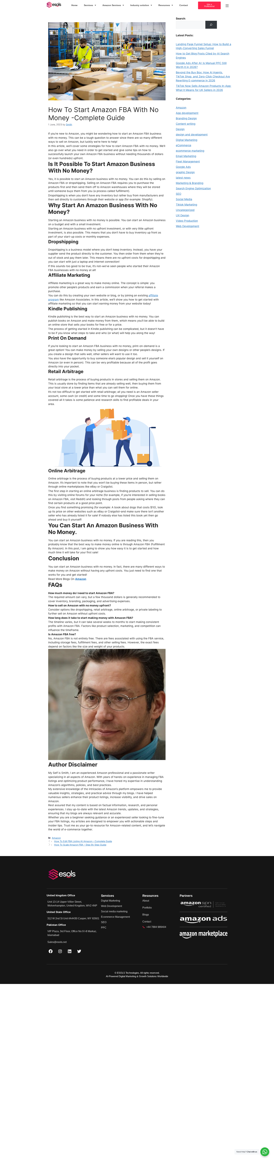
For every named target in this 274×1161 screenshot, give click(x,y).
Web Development (187, 226)
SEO (178, 193)
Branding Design (186, 118)
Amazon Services (111, 5)
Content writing (185, 123)
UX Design (182, 215)
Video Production (187, 220)
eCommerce (183, 145)
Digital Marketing (186, 140)
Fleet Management (188, 161)
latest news (183, 177)
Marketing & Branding (189, 183)
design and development (192, 134)
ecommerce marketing (190, 150)
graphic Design (185, 172)
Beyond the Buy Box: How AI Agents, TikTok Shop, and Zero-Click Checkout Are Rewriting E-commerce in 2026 (203, 76)
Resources (164, 5)
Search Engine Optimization (193, 188)
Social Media (184, 199)
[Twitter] (79, 951)
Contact (183, 5)
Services (88, 5)
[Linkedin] (70, 951)
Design (180, 129)
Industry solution (139, 5)
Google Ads (183, 166)
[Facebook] (51, 951)
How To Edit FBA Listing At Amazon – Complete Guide (83, 841)
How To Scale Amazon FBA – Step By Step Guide (80, 844)
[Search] (211, 25)
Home (74, 5)
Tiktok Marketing (186, 204)
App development (187, 113)
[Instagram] (60, 951)
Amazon (80, 579)
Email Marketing (186, 156)
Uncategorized (185, 210)
